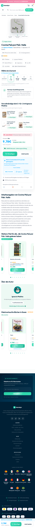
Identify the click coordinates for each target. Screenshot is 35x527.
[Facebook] (22, 418)
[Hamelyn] (5, 5)
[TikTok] (15, 418)
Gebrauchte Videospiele (17, 432)
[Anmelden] (32, 5)
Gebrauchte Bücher (17, 425)
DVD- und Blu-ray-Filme (17, 427)
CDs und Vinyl (17, 429)
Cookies (17, 459)
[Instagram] (12, 418)
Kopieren (19, 171)
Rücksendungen (17, 443)
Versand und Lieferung (17, 441)
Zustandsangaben (17, 448)
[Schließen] (33, 1)
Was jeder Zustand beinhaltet (11, 73)
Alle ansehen (4, 315)
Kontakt (18, 445)
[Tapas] (17, 325)
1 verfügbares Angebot (17, 272)
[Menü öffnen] (3, 10)
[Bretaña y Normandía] (17, 249)
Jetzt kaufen (25, 154)
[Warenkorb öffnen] (28, 5)
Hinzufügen (12, 117)
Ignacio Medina (8, 47)
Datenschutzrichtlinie (17, 457)
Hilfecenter (17, 439)
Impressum (17, 454)
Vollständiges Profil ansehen (16, 306)
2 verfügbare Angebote (17, 348)
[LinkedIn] (19, 418)
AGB (17, 461)
